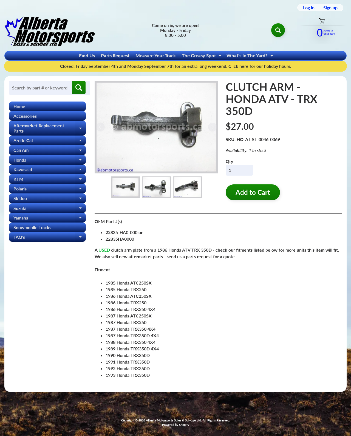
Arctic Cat (49, 141)
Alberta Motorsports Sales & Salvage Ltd (173, 420)
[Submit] (79, 87)
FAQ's (49, 238)
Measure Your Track (155, 55)
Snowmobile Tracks (32, 227)
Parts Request (115, 55)
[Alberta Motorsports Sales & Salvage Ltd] (49, 30)
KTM (49, 180)
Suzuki (49, 209)
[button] (125, 187)
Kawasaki (49, 170)
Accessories (25, 116)
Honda (49, 161)
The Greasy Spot (202, 56)
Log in (309, 7)
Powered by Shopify (175, 424)
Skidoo (49, 199)
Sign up (330, 7)
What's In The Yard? (250, 56)
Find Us (87, 55)
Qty (229, 161)
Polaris (49, 189)
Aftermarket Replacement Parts (49, 128)
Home (19, 106)
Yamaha (49, 219)
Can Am (49, 151)
